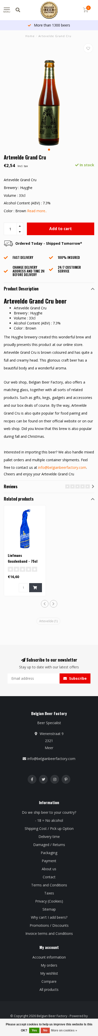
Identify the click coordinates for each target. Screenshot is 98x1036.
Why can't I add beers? (49, 917)
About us (49, 868)
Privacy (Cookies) (49, 901)
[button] (49, 150)
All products (49, 989)
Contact (49, 877)
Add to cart (60, 228)
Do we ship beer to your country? (49, 812)
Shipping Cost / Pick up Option (49, 828)
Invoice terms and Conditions (49, 933)
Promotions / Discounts (49, 925)
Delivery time (49, 836)
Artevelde (48, 621)
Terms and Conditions (49, 885)
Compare (49, 981)
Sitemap (49, 909)
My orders (49, 965)
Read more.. (37, 210)
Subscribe (77, 678)
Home (30, 36)
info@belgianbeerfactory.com (62, 467)
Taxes (49, 893)
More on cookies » (64, 1030)
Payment (49, 860)
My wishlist (49, 973)
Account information (49, 957)
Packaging (49, 852)
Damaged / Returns (49, 844)
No (45, 1030)
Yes (34, 1030)
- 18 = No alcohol (49, 820)
